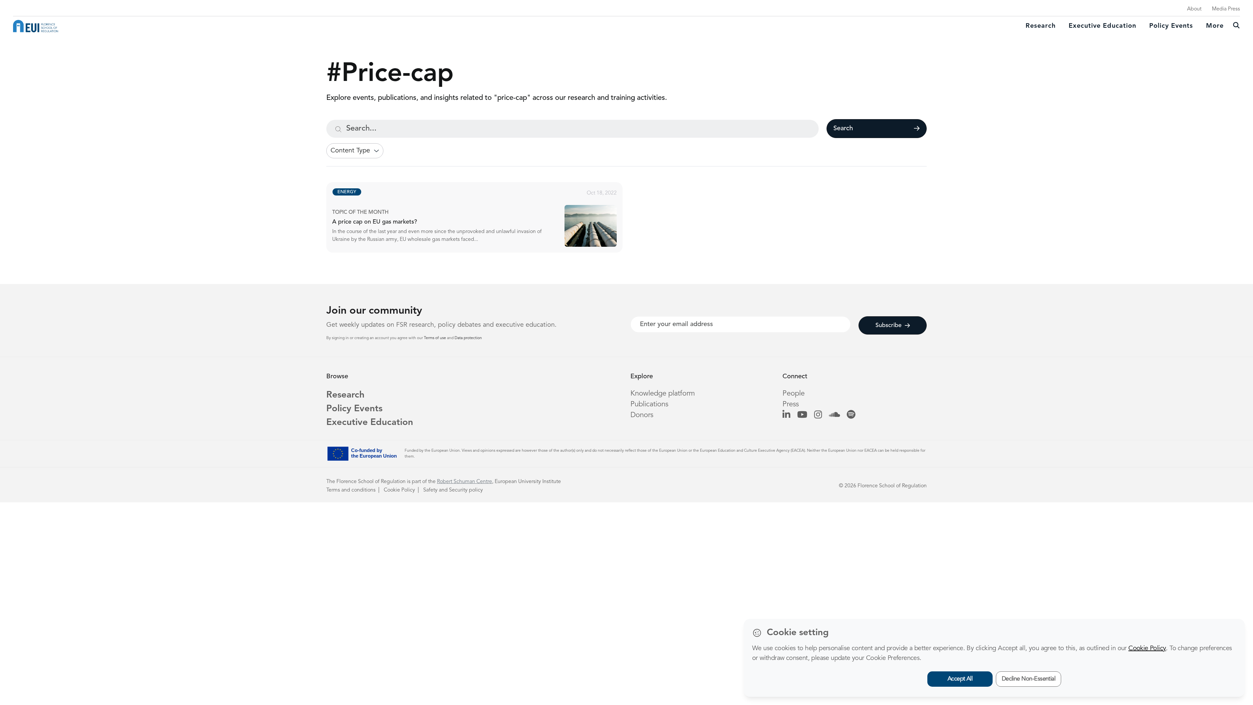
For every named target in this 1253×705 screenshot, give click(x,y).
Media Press (1226, 9)
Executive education (1102, 26)
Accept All (960, 679)
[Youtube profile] (802, 415)
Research (1041, 26)
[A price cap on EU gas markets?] (480, 217)
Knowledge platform (662, 393)
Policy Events (1171, 26)
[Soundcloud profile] (834, 415)
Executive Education (369, 422)
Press (790, 404)
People (793, 393)
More (1215, 26)
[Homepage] (35, 26)
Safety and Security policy (453, 490)
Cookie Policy (399, 490)
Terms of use (435, 338)
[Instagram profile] (818, 415)
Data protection (468, 338)
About (1194, 9)
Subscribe (888, 325)
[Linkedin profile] (786, 415)
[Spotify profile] (851, 415)
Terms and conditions (351, 490)
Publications (649, 404)
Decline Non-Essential (1029, 679)
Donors (641, 415)
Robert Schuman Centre (464, 481)
